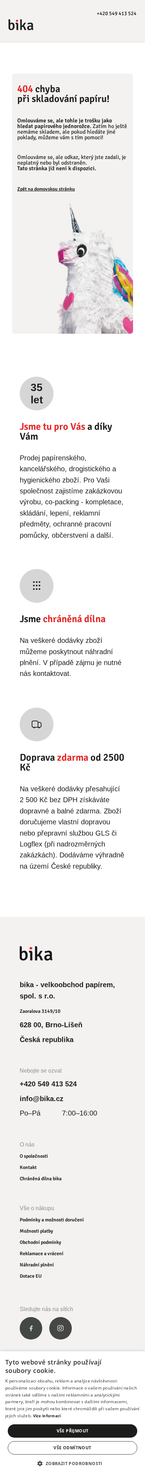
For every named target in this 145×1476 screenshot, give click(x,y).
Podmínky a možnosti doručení (52, 1220)
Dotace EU (31, 1276)
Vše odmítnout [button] (72, 1448)
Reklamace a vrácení (41, 1254)
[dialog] (72, 1413)
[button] (72, 1463)
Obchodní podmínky (40, 1242)
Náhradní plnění (37, 1265)
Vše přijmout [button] (73, 1431)
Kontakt (28, 1167)
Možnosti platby (36, 1231)
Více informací (47, 1416)
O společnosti (34, 1156)
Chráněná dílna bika (41, 1179)
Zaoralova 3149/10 (40, 1011)
